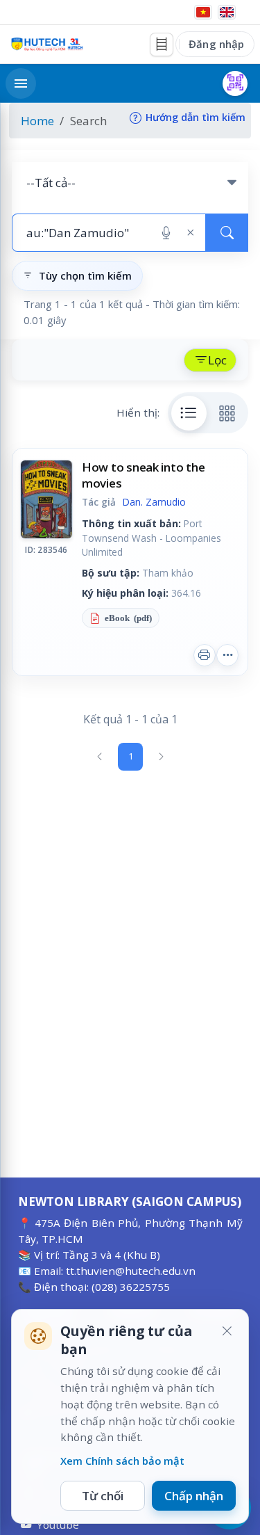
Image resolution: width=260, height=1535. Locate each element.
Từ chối (102, 1496)
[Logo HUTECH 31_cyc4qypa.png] (47, 44)
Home (37, 121)
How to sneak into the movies (143, 474)
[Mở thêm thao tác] (227, 655)
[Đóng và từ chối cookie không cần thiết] (227, 1331)
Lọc (217, 360)
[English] (227, 12)
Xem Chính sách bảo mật (122, 1461)
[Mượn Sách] (235, 83)
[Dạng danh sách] (189, 413)
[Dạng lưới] (227, 413)
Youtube (58, 1525)
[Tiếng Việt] (203, 12)
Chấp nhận (193, 1496)
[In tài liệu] (204, 655)
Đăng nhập (216, 44)
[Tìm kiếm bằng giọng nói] (166, 233)
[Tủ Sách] (161, 44)
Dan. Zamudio (154, 501)
